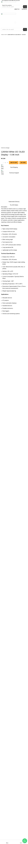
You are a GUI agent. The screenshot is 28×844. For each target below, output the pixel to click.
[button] (24, 840)
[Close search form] (2, 2)
